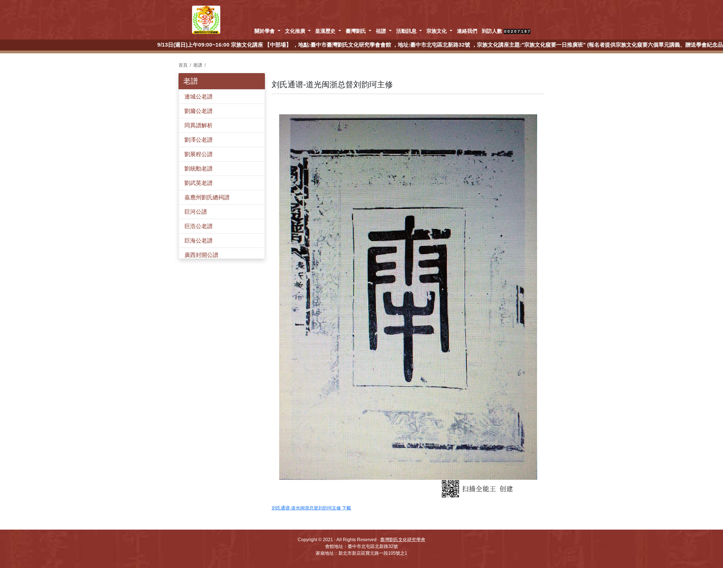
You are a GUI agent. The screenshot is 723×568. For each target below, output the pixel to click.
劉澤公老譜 (198, 140)
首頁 (183, 65)
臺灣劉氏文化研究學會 (402, 539)
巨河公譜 (195, 212)
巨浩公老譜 (198, 226)
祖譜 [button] (381, 31)
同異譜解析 (198, 125)
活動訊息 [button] (407, 31)
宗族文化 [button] (437, 31)
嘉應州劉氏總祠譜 (207, 197)
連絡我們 (467, 31)
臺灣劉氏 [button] (356, 31)
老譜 (197, 65)
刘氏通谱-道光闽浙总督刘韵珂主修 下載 (311, 508)
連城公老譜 (198, 96)
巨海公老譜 (198, 240)
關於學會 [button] (265, 31)
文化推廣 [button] (296, 31)
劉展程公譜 (198, 154)
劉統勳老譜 (198, 168)
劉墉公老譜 (198, 111)
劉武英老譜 (198, 183)
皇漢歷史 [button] (326, 31)
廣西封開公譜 (201, 255)
